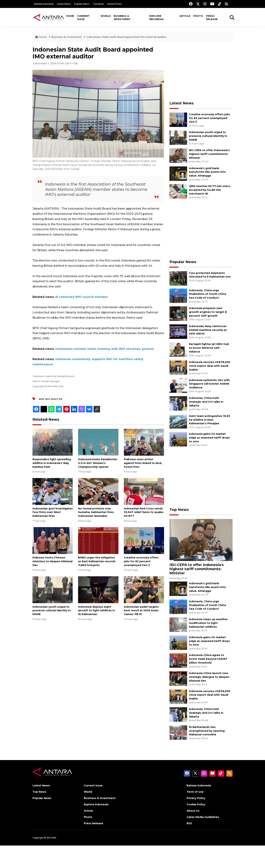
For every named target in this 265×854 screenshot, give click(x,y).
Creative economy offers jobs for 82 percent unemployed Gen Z (141, 561)
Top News (98, 4)
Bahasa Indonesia (43, 4)
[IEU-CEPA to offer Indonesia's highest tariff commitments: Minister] (178, 155)
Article (184, 15)
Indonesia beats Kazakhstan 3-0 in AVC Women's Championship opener (97, 463)
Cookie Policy (196, 804)
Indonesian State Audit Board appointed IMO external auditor (126, 37)
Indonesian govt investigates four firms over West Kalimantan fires (52, 512)
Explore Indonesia (156, 17)
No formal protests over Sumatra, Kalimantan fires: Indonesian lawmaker (96, 512)
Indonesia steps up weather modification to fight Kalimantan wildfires (208, 623)
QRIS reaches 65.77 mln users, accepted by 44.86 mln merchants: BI (210, 189)
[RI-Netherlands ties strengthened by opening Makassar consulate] (178, 732)
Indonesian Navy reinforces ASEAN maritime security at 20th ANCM (208, 330)
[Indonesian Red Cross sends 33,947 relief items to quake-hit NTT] (144, 491)
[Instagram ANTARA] (205, 4)
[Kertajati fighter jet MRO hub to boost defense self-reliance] (178, 349)
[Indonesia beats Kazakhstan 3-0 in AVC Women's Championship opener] (98, 442)
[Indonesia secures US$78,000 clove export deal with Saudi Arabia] (178, 367)
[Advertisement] (201, 71)
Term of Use (195, 791)
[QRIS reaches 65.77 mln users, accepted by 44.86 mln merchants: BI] (178, 191)
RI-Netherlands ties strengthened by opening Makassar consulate (207, 730)
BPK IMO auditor (50, 399)
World (106, 15)
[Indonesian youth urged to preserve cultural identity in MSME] (52, 589)
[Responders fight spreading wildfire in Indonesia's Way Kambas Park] (52, 442)
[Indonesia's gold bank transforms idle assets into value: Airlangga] (178, 173)
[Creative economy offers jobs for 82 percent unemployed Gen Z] (144, 540)
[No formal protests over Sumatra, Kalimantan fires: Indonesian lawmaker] (98, 491)
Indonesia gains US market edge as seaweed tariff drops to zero (209, 437)
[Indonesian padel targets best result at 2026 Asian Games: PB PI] (144, 589)
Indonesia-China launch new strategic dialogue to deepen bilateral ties (209, 677)
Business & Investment (122, 17)
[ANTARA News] (48, 17)
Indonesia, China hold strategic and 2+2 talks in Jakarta (206, 401)
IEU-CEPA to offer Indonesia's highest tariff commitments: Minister (209, 154)
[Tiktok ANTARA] (219, 4)
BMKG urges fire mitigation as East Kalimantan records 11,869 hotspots (96, 561)
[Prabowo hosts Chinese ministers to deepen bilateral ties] (52, 540)
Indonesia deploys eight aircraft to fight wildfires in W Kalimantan (96, 610)
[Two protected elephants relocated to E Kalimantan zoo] (178, 278)
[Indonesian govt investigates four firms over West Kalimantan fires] (52, 491)
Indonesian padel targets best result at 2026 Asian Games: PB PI (141, 610)
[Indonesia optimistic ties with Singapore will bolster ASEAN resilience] (178, 385)
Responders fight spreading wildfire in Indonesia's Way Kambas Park (51, 463)
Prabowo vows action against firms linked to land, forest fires (143, 463)
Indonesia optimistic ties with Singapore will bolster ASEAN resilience (209, 383)
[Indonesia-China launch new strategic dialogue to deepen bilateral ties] (178, 678)
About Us (193, 810)
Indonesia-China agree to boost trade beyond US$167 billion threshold (208, 658)
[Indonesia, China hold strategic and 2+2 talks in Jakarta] (178, 403)
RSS (189, 823)
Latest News (63, 4)
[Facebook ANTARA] (191, 4)
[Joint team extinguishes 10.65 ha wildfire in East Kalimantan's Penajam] (178, 421)
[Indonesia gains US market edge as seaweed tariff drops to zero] (178, 439)
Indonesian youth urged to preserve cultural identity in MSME (51, 610)
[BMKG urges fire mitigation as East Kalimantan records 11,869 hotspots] (98, 540)
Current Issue (83, 17)
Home (70, 15)
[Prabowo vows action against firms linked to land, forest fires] (144, 442)
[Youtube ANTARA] (212, 4)
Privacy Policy (196, 798)
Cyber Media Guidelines (203, 817)
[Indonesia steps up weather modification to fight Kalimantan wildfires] (178, 624)
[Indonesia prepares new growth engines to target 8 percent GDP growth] (178, 313)
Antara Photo (114, 4)
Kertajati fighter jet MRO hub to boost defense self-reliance (209, 347)
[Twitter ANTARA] (198, 4)
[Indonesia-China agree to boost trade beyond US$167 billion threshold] (178, 660)
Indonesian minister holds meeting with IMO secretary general (104, 349)
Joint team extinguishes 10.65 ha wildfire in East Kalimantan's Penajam (209, 419)
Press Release (212, 17)
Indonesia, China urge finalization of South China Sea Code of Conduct (207, 294)
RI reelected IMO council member (81, 297)
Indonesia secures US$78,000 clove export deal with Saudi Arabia (209, 365)
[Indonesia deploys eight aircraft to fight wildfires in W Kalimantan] (98, 589)
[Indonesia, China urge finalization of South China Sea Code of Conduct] (178, 295)
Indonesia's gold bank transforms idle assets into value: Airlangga (207, 172)
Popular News (81, 4)
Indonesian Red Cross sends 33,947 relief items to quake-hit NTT (144, 512)
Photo (198, 15)
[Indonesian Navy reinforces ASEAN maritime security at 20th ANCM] (178, 331)
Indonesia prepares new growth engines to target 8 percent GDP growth (208, 312)
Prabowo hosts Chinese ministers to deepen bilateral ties (52, 561)
